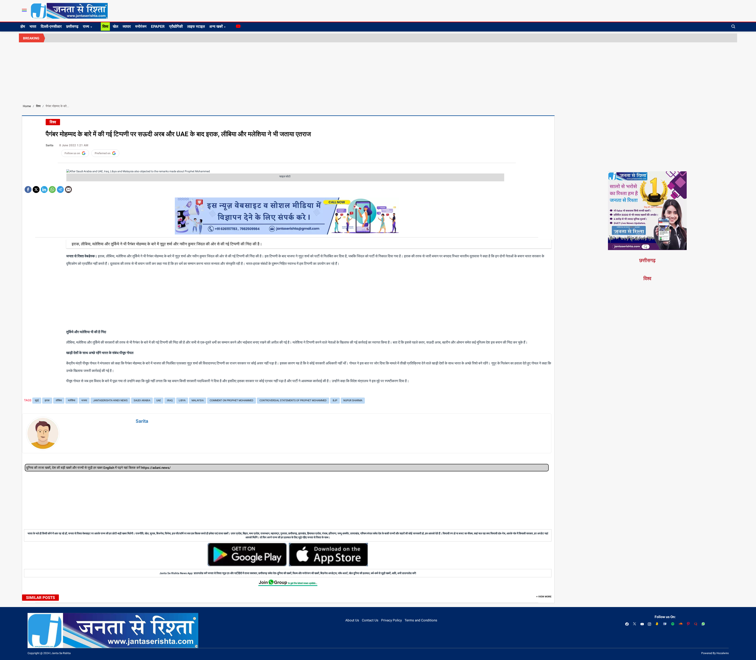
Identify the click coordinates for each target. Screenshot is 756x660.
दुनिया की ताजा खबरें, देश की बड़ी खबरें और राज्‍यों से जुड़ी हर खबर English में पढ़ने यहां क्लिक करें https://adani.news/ (98, 468)
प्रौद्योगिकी (176, 26)
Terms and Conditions (421, 620)
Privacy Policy (391, 620)
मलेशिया (71, 400)
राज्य (86, 26)
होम (22, 26)
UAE (158, 400)
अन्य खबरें (216, 26)
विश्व (105, 26)
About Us (352, 620)
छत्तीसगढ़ (72, 26)
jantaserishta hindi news (110, 400)
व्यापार (127, 26)
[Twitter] (36, 188)
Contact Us (370, 620)
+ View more (543, 596)
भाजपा (84, 400)
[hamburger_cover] (24, 10)
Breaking (31, 38)
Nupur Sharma (352, 400)
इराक (47, 400)
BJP (335, 400)
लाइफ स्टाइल (196, 26)
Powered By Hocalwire (715, 653)
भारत (33, 26)
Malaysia (198, 400)
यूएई (37, 400)
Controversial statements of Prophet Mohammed (293, 400)
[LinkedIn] (44, 188)
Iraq (170, 400)
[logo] (69, 10)
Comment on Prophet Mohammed (231, 400)
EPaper (158, 26)
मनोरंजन (140, 26)
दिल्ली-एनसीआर (51, 26)
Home (27, 106)
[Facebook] (28, 188)
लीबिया (59, 400)
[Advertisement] (378, 71)
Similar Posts (40, 597)
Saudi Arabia (142, 400)
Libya (182, 400)
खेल (115, 26)
